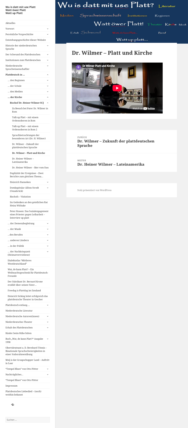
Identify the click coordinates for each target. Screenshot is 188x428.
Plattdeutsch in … (15, 74)
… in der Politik (16, 245)
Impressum (11, 385)
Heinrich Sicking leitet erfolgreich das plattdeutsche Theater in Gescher (28, 298)
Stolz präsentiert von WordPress (94, 190)
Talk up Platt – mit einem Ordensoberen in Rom (25, 119)
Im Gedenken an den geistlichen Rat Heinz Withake (29, 204)
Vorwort (10, 28)
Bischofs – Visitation (20, 196)
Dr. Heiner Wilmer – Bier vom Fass (30, 167)
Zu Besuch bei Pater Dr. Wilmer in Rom (30, 110)
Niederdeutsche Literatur (19, 310)
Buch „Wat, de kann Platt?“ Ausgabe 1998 (24, 340)
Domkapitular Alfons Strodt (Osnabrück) (24, 189)
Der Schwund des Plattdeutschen (23, 54)
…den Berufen (15, 234)
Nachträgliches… (14, 374)
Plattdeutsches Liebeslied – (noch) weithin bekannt (23, 393)
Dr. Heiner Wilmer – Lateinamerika (23, 160)
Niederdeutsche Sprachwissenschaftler (17, 67)
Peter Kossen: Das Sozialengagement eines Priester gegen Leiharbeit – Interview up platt (29, 214)
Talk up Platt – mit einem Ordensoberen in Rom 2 (25, 128)
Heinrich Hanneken (20, 182)
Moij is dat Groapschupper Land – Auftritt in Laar (27, 361)
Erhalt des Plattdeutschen (19, 327)
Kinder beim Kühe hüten (19, 333)
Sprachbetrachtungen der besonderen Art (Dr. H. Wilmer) (29, 137)
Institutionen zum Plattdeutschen (23, 60)
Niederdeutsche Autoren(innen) (22, 316)
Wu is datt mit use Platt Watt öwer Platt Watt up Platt (21, 10)
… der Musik (14, 229)
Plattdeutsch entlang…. (18, 305)
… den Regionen (16, 80)
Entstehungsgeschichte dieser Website (26, 39)
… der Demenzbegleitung (21, 223)
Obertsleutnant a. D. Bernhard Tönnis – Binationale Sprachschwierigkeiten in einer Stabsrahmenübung (26, 351)
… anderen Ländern (18, 240)
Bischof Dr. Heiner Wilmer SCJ (27, 102)
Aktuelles (10, 23)
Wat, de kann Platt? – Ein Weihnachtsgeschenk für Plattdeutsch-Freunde (28, 272)
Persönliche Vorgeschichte (19, 34)
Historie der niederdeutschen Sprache (21, 47)
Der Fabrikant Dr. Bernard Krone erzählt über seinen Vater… (25, 283)
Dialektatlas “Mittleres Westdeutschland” (19, 262)
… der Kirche (15, 97)
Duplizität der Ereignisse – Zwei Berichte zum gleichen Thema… (26, 175)
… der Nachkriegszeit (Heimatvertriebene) (19, 253)
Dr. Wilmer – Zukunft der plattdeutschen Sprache (25, 146)
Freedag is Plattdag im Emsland (24, 290)
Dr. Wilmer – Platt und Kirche (28, 153)
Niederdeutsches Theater (19, 321)
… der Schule (14, 85)
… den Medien (15, 91)
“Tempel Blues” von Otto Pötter (22, 368)
